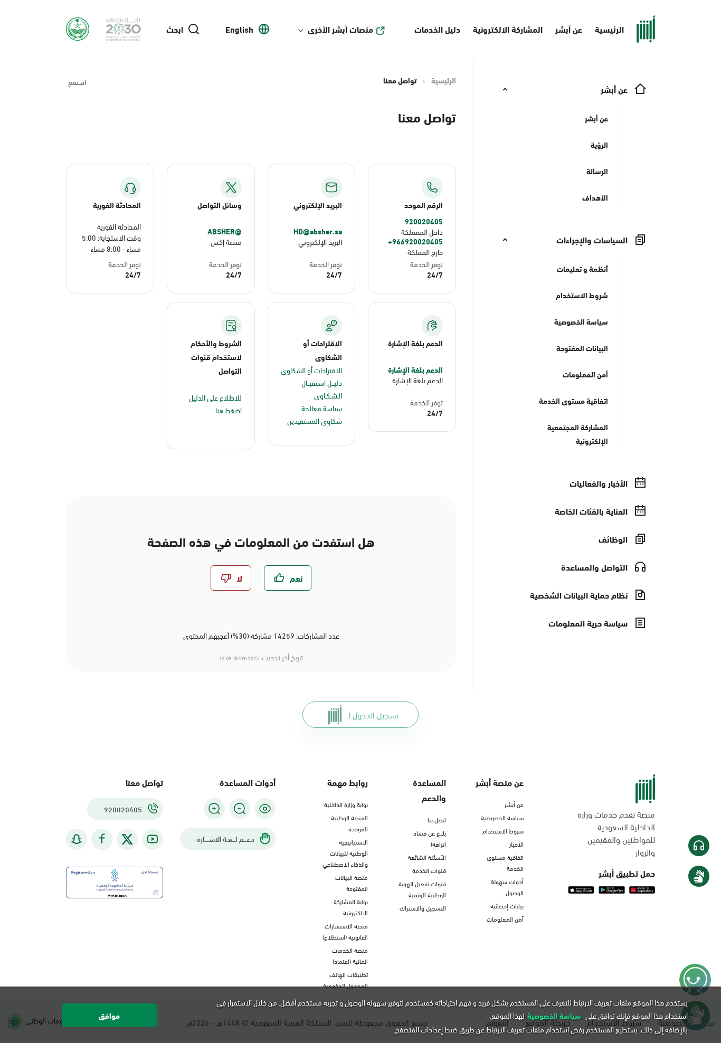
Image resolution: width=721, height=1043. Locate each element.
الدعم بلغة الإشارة (415, 369)
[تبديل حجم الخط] (239, 808)
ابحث (174, 29)
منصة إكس (226, 241)
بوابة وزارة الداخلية (346, 804)
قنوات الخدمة (429, 870)
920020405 (424, 221)
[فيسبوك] (102, 839)
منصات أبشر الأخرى (340, 29)
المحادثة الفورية (119, 226)
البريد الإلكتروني (320, 241)
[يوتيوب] (152, 839)
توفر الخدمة (426, 263)
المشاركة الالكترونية (508, 28)
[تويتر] (127, 839)
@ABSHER (224, 231)
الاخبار (516, 843)
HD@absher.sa (317, 231)
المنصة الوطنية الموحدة (349, 822)
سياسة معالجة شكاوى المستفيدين (314, 414)
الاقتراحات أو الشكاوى (311, 369)
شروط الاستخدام (503, 830)
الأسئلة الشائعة (427, 856)
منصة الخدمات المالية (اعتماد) (350, 955)
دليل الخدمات (437, 28)
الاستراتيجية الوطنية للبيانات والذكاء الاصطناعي (345, 852)
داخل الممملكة (422, 231)
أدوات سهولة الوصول (507, 886)
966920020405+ (415, 241)
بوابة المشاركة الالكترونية (351, 906)
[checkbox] (287, 578)
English (239, 29)
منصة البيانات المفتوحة (351, 882)
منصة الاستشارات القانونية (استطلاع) (345, 930)
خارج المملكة (425, 251)
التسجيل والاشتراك (423, 907)
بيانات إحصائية (507, 905)
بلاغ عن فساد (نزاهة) (429, 838)
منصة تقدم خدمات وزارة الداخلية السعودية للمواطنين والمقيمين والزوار (616, 833)
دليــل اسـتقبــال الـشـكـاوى (321, 389)
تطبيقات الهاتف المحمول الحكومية (345, 979)
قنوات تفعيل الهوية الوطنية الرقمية (422, 888)
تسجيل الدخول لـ (373, 714)
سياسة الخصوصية (502, 817)
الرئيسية (609, 28)
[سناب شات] (76, 839)
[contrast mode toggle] (265, 808)
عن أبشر (568, 28)
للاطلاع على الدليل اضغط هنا (215, 403)
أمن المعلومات (505, 918)
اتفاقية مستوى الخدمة (505, 862)
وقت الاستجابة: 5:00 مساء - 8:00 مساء (111, 243)
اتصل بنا (437, 819)
